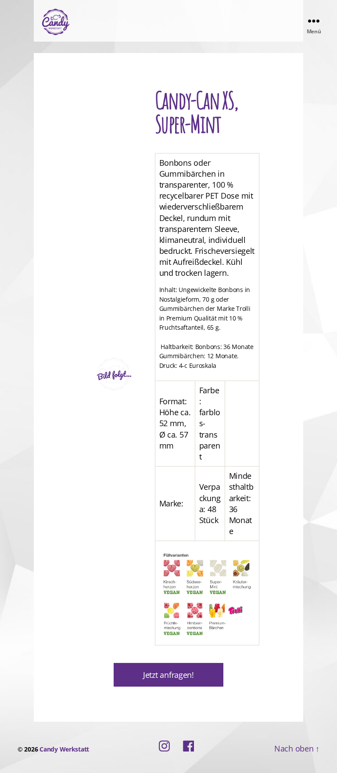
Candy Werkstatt (64, 749)
